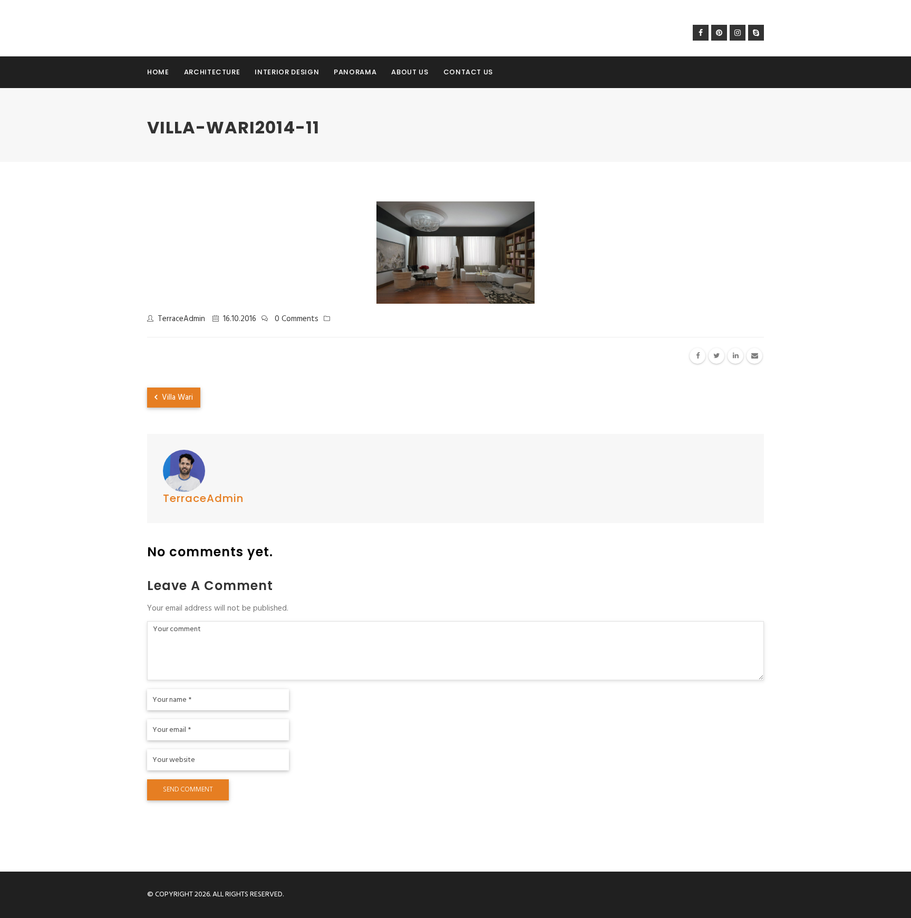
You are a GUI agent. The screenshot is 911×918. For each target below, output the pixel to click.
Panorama (355, 72)
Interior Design (287, 72)
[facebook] (697, 356)
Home (158, 72)
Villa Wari (176, 397)
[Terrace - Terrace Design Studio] (191, 28)
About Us (409, 72)
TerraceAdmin (181, 319)
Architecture (212, 72)
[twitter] (716, 356)
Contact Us (468, 72)
